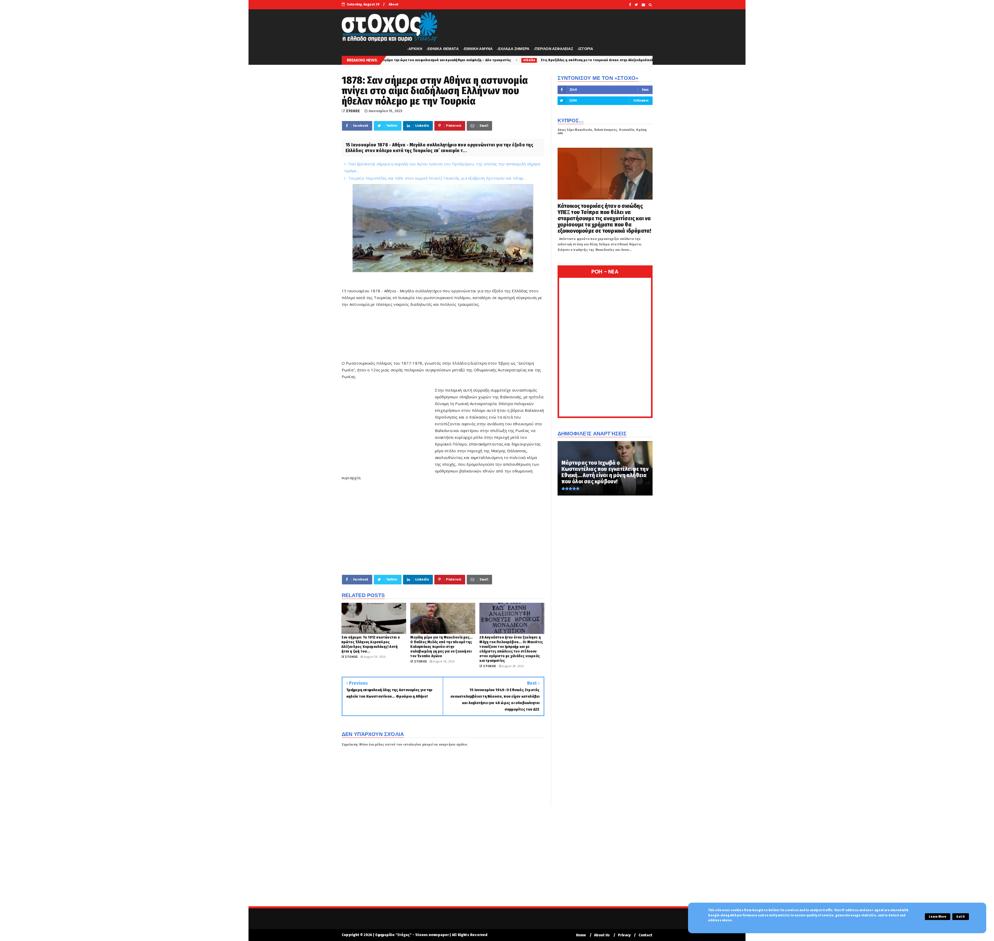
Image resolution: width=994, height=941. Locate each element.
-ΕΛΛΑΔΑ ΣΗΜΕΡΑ (513, 49)
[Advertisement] (436, 332)
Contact (645, 935)
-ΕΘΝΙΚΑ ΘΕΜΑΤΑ (442, 49)
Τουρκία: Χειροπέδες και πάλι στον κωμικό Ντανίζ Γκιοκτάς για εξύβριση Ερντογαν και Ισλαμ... (437, 178)
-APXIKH (414, 49)
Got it (960, 916)
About (393, 4)
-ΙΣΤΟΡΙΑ (585, 49)
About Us (602, 935)
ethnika (444, 60)
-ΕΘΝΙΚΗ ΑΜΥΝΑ (478, 49)
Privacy (624, 935)
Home (581, 935)
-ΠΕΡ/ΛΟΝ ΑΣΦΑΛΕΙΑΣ (553, 49)
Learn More (937, 916)
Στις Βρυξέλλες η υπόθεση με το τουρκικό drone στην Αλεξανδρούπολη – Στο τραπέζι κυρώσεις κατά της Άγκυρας (547, 60)
